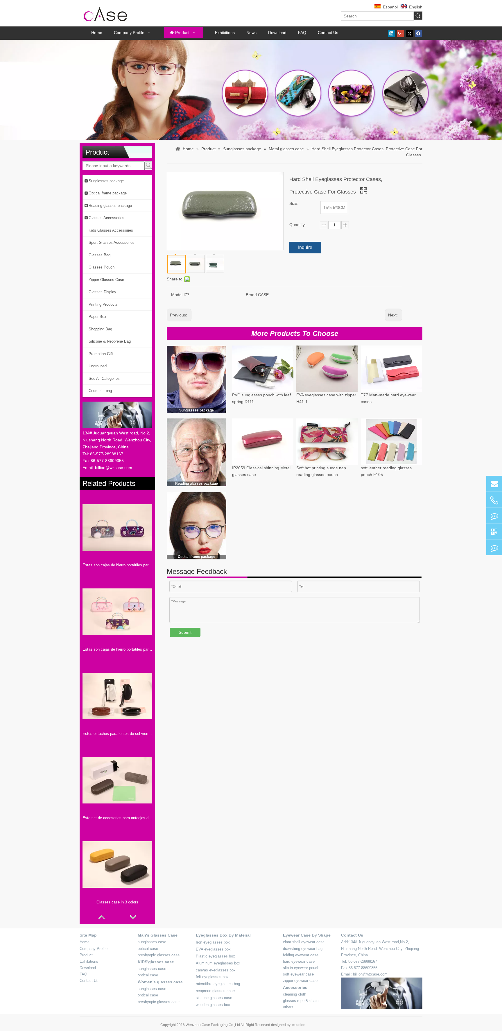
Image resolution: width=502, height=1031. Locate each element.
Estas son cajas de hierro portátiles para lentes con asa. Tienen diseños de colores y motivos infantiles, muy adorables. (117, 649)
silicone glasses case (214, 998)
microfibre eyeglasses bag (218, 984)
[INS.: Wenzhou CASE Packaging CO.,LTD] (494, 547)
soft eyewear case (298, 974)
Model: (177, 294)
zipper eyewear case (300, 980)
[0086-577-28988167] (494, 500)
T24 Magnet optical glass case (260, 541)
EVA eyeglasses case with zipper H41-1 (326, 398)
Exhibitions (89, 961)
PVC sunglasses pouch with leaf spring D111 (261, 398)
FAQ (83, 974)
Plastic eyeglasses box (215, 956)
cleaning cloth (294, 994)
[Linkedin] (391, 33)
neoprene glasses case (215, 991)
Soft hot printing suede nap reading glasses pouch (321, 471)
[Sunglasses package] (196, 379)
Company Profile (93, 948)
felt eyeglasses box (212, 977)
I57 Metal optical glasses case (388, 541)
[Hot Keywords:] (418, 15)
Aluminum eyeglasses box (218, 963)
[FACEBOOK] (494, 531)
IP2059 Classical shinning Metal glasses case (261, 471)
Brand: (252, 294)
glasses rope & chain (300, 1000)
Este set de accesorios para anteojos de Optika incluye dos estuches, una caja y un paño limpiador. (117, 818)
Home (84, 942)
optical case (148, 948)
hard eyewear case (299, 961)
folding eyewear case (300, 955)
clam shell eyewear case (303, 942)
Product (86, 955)
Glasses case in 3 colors (117, 902)
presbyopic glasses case (159, 955)
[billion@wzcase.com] (494, 483)
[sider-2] (196, 452)
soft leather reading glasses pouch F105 (386, 471)
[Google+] (400, 33)
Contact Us (89, 980)
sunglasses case (152, 942)
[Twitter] (409, 33)
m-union (298, 1025)
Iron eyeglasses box (213, 942)
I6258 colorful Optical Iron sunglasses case (320, 545)
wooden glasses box (213, 1005)
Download (88, 968)
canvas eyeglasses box (216, 970)
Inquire (305, 247)
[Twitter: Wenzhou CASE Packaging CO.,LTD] (494, 515)
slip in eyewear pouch (301, 968)
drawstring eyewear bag (302, 948)
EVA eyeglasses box (213, 949)
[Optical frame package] (196, 525)
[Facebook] (418, 33)
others (288, 1007)
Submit (185, 632)
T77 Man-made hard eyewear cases (388, 398)
